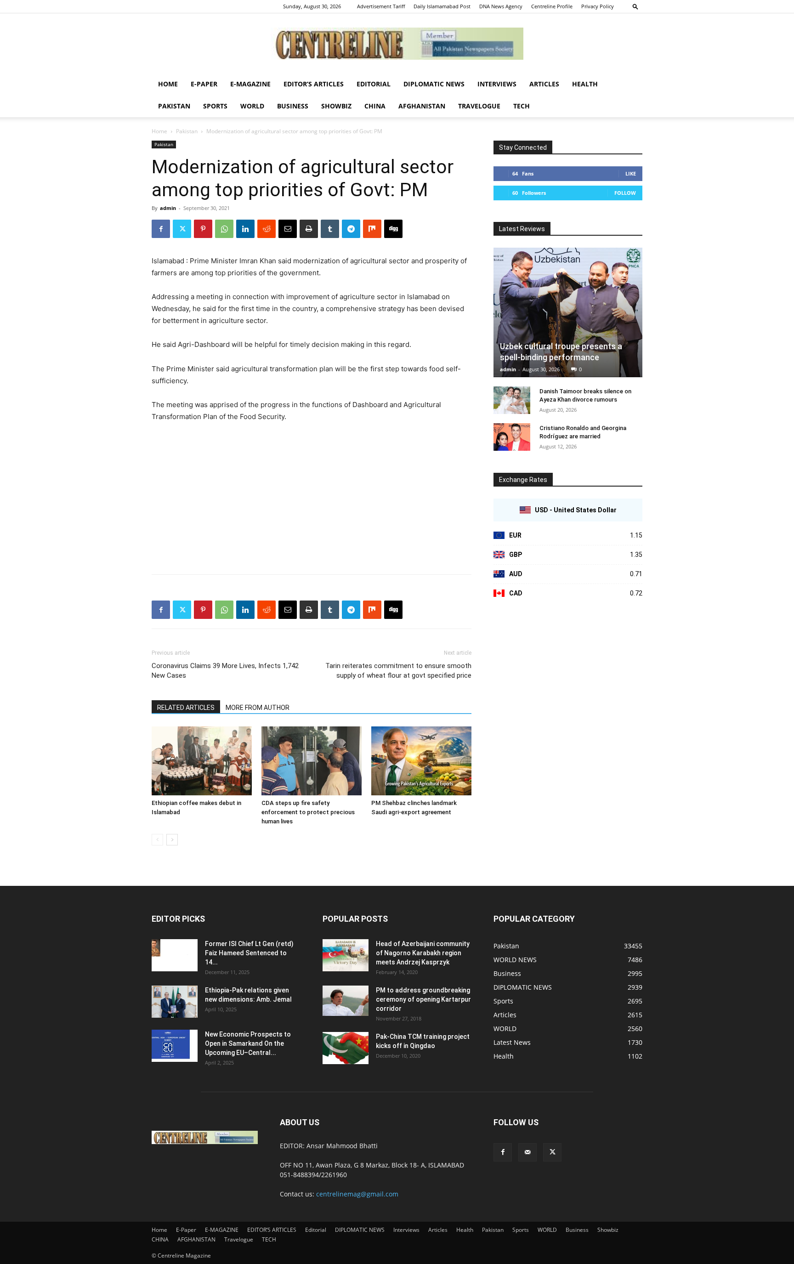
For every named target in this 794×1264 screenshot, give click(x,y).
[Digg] (393, 229)
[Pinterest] (203, 229)
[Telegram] (351, 229)
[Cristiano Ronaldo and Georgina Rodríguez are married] (511, 437)
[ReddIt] (266, 229)
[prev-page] (157, 839)
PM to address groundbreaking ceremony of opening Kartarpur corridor (423, 999)
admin (168, 207)
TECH (521, 106)
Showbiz (336, 106)
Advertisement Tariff (381, 6)
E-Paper (204, 83)
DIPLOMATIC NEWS (434, 83)
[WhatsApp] (224, 229)
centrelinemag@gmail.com (357, 1194)
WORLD (252, 106)
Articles (544, 83)
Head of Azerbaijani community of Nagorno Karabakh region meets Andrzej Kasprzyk (423, 953)
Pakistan (174, 106)
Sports (215, 106)
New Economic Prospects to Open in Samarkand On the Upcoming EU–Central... (248, 1043)
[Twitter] (182, 229)
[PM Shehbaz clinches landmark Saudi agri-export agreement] (421, 760)
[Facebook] (161, 229)
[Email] (287, 229)
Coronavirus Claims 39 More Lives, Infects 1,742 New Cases (225, 671)
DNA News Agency (500, 6)
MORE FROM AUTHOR (257, 707)
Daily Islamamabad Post (442, 6)
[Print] (309, 229)
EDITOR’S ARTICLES (314, 83)
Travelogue (479, 106)
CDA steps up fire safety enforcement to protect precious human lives (308, 812)
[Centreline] (397, 44)
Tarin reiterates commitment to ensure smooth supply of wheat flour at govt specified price (398, 671)
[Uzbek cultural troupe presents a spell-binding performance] (567, 312)
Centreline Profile (552, 6)
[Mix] (372, 229)
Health (585, 83)
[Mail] (527, 1152)
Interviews (496, 83)
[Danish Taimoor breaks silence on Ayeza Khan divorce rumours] (511, 400)
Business (292, 106)
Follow (625, 192)
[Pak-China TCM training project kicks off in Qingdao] (346, 1048)
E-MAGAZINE (250, 83)
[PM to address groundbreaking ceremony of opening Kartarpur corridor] (346, 1001)
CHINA (375, 106)
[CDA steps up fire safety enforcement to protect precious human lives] (311, 760)
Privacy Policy (597, 6)
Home (168, 83)
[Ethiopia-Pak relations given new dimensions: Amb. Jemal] (175, 1002)
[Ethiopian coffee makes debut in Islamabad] (202, 760)
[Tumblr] (330, 229)
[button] (635, 6)
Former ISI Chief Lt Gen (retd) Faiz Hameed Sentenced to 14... (249, 953)
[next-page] (172, 839)
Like (630, 173)
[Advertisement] (311, 499)
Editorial (374, 83)
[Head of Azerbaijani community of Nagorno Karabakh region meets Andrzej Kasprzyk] (346, 955)
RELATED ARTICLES (186, 707)
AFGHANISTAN (421, 106)
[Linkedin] (245, 229)
